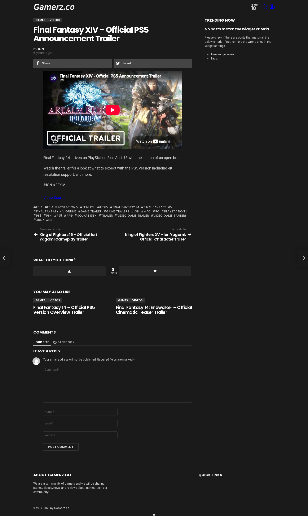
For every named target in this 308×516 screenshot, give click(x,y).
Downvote (155, 271)
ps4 (49, 215)
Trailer (107, 215)
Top (254, 7)
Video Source (54, 197)
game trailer (91, 211)
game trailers (117, 211)
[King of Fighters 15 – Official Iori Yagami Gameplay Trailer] (5, 258)
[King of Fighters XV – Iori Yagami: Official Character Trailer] (303, 258)
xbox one (44, 220)
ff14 (39, 207)
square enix (87, 215)
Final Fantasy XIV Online (56, 211)
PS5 (59, 215)
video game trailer (133, 215)
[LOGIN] (272, 7)
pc (157, 211)
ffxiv (104, 207)
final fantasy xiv (158, 207)
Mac (147, 211)
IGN (136, 211)
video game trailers (170, 215)
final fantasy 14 (126, 207)
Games (40, 300)
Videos (55, 300)
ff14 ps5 (89, 207)
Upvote (69, 271)
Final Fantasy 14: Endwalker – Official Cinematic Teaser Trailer (154, 310)
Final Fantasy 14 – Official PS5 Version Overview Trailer (64, 310)
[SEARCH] (265, 7)
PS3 (39, 215)
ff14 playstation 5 (62, 207)
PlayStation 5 (176, 211)
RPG (70, 215)
